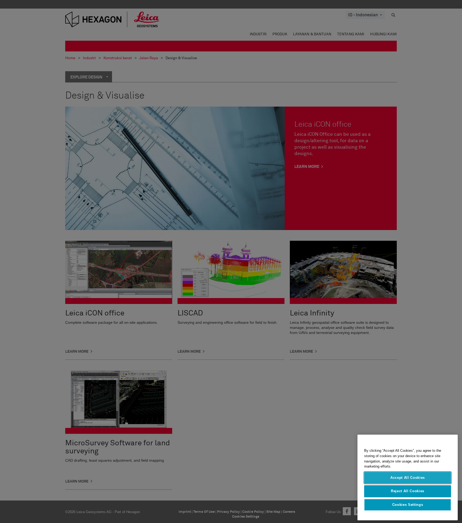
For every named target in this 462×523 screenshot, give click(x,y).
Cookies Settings (407, 505)
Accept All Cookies (407, 478)
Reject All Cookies (407, 491)
